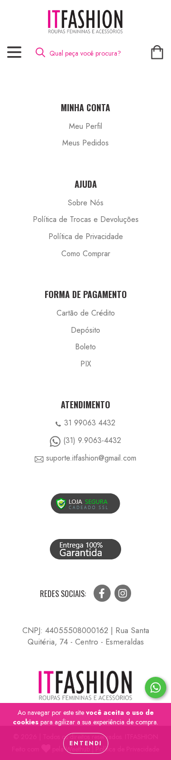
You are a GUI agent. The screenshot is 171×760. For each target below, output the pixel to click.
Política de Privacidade (85, 236)
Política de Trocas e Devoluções (86, 219)
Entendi (85, 743)
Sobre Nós (86, 203)
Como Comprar (85, 254)
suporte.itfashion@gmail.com (91, 457)
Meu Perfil (85, 126)
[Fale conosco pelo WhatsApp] (155, 687)
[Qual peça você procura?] (44, 52)
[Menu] (14, 52)
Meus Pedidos (85, 143)
